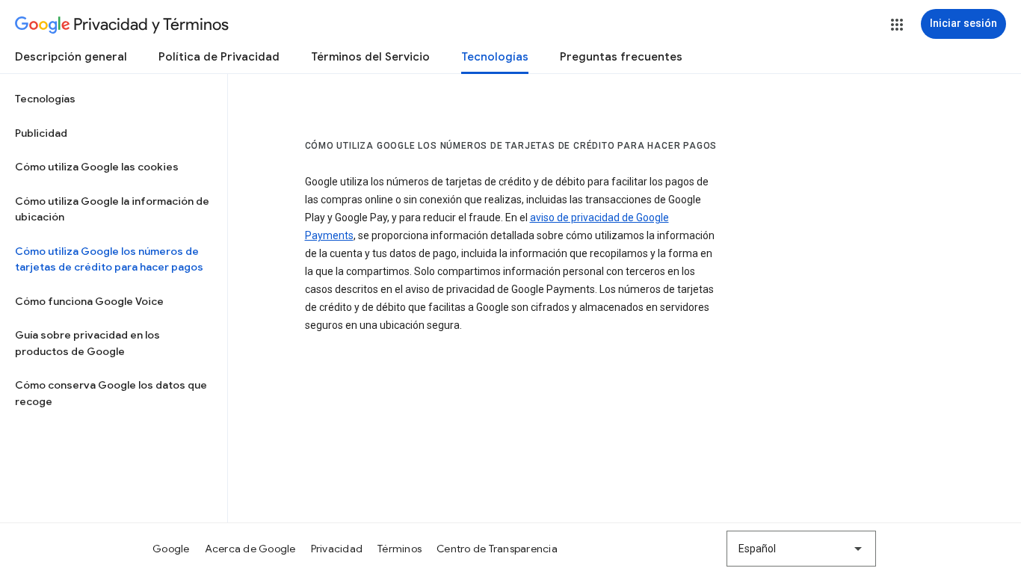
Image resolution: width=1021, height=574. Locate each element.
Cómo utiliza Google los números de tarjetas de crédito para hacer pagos (109, 259)
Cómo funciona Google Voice (89, 301)
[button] (897, 25)
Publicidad (41, 133)
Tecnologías (494, 57)
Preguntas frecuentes (621, 57)
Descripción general (71, 57)
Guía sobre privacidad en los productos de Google (87, 343)
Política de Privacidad (219, 57)
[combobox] (801, 549)
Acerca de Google (250, 548)
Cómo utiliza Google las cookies (97, 166)
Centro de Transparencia (497, 548)
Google (171, 548)
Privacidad (337, 548)
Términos (399, 548)
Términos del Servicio (370, 57)
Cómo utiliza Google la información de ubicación (112, 209)
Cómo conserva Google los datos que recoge (111, 393)
